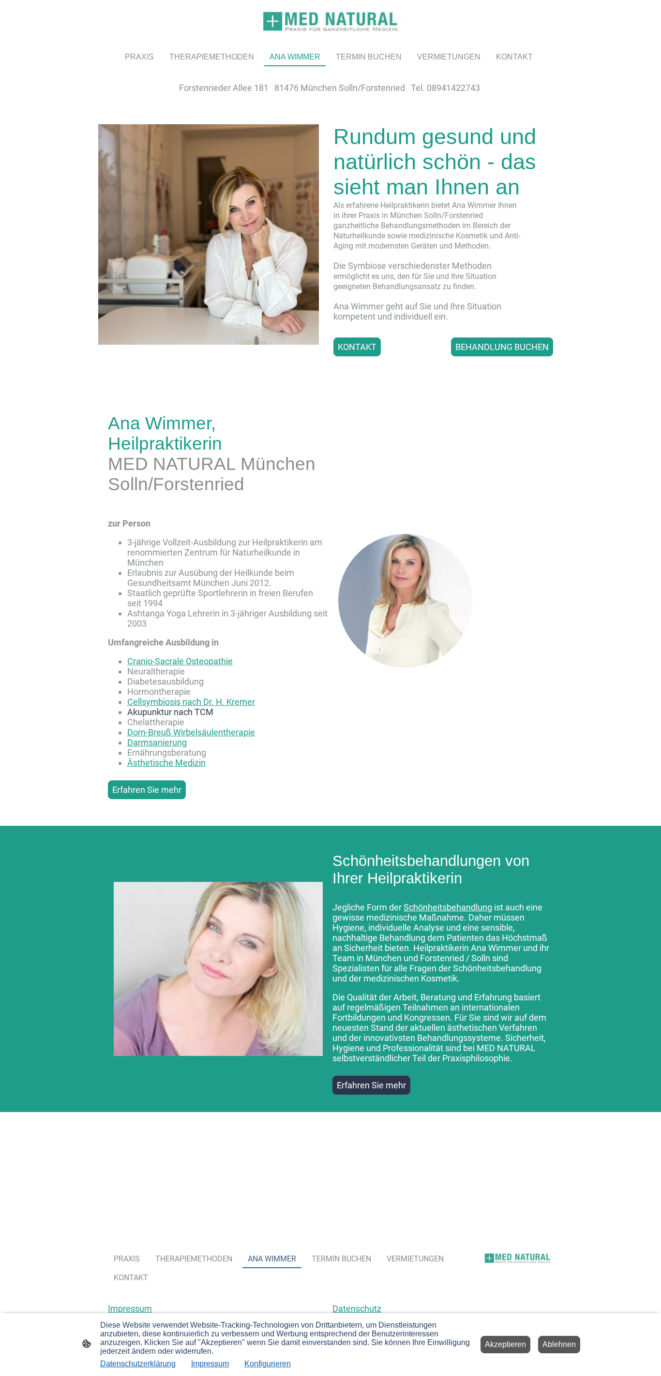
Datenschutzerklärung (138, 1364)
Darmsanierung (157, 742)
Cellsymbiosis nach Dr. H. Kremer (191, 702)
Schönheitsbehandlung (448, 907)
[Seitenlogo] (330, 21)
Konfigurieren (267, 1364)
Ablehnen (559, 1344)
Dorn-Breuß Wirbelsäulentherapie (191, 732)
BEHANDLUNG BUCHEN (502, 347)
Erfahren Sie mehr (146, 790)
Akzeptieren (505, 1344)
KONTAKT (357, 347)
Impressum (130, 1308)
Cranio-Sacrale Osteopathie (180, 661)
